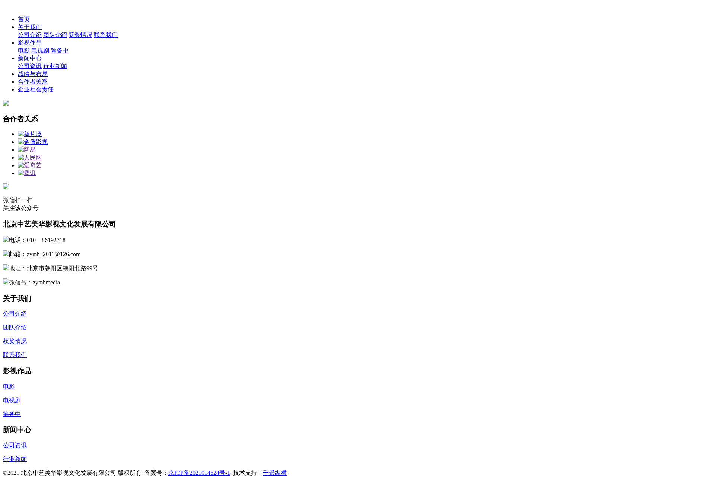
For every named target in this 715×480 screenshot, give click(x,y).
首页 (24, 19)
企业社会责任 (36, 89)
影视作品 (30, 42)
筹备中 (60, 50)
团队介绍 (55, 35)
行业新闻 (55, 66)
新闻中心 (30, 58)
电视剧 (40, 50)
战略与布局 (33, 74)
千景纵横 (275, 473)
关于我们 (30, 27)
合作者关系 (33, 81)
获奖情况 (80, 35)
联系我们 (106, 35)
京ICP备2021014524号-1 (199, 473)
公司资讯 (30, 66)
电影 (24, 50)
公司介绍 (30, 35)
